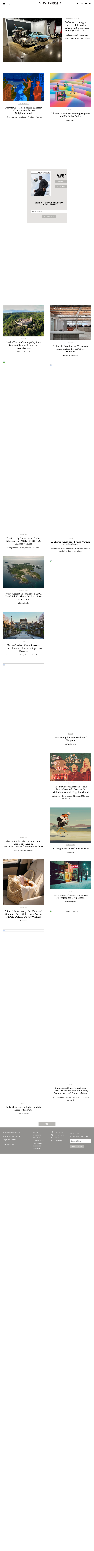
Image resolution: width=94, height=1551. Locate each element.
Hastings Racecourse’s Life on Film (70, 849)
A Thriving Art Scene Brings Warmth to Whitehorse (70, 543)
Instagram (82, 4)
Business (70, 110)
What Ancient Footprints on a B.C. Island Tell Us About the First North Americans (23, 596)
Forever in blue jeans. (70, 355)
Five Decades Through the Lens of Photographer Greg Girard (70, 896)
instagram (59, 1135)
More (47, 1124)
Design (70, 342)
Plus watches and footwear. (23, 850)
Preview (61, 182)
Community (23, 104)
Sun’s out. (23, 921)
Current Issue (38, 1140)
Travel (23, 339)
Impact (70, 734)
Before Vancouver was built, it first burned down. (23, 117)
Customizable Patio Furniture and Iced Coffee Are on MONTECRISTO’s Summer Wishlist (23, 843)
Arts (23, 641)
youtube (58, 1138)
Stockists (37, 1135)
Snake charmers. (70, 744)
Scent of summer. (23, 1113)
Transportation (72, 18)
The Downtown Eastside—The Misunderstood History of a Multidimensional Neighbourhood (71, 789)
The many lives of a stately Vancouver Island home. (23, 655)
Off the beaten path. (23, 352)
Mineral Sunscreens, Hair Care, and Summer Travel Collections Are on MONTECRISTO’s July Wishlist (23, 914)
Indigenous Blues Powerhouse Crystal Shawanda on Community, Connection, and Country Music (70, 1090)
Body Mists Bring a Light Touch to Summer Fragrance (23, 1108)
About (35, 1132)
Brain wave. (70, 120)
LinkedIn (90, 4)
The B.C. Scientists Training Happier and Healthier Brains (70, 115)
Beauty (23, 1103)
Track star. (70, 852)
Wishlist (23, 534)
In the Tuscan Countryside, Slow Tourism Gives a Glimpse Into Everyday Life (24, 345)
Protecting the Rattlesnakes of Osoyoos (70, 739)
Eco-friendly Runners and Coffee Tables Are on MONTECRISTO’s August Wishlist (23, 541)
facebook (59, 1132)
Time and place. (70, 901)
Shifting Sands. (23, 603)
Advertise (37, 1138)
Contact (36, 1149)
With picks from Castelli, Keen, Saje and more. (23, 547)
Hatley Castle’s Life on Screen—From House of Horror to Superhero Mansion (23, 648)
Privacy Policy (9, 1144)
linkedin (58, 1140)
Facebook (77, 4)
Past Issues (37, 1143)
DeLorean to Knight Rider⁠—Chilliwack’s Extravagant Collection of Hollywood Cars (77, 26)
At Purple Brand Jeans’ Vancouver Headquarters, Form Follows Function (70, 349)
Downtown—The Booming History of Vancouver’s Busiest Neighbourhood (23, 110)
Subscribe (61, 186)
